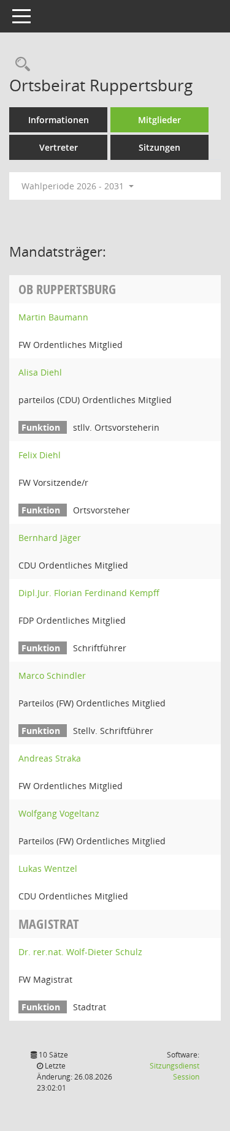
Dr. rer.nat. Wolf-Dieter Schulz (80, 952)
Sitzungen (159, 147)
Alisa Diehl (40, 372)
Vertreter (58, 147)
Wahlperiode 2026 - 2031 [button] (73, 186)
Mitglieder (159, 120)
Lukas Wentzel (47, 868)
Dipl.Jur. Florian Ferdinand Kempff (88, 593)
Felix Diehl (39, 455)
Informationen (58, 120)
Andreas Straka (49, 758)
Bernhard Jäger (49, 537)
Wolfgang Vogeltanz (58, 813)
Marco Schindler (52, 675)
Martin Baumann (53, 317)
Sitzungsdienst (174, 1071)
